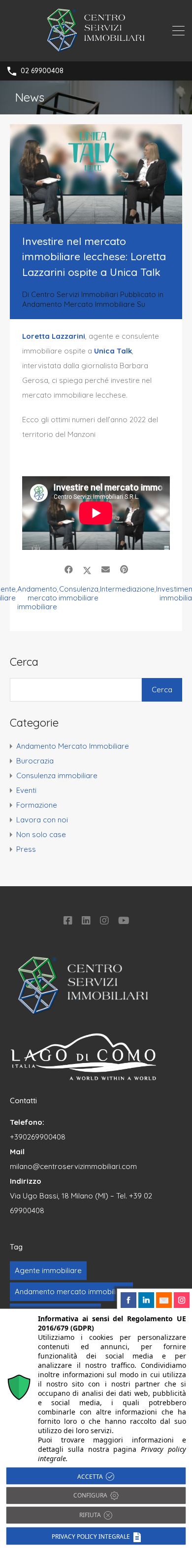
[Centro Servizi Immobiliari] (96, 49)
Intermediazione (127, 589)
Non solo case (41, 834)
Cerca (24, 661)
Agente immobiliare (48, 1270)
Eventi (26, 790)
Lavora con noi (42, 819)
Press (26, 849)
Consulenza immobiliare (78, 593)
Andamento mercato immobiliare (37, 598)
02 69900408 (42, 71)
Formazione (36, 805)
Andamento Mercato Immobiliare (78, 304)
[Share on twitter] (87, 569)
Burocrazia (35, 760)
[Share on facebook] (68, 569)
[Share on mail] (105, 569)
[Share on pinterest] (124, 569)
